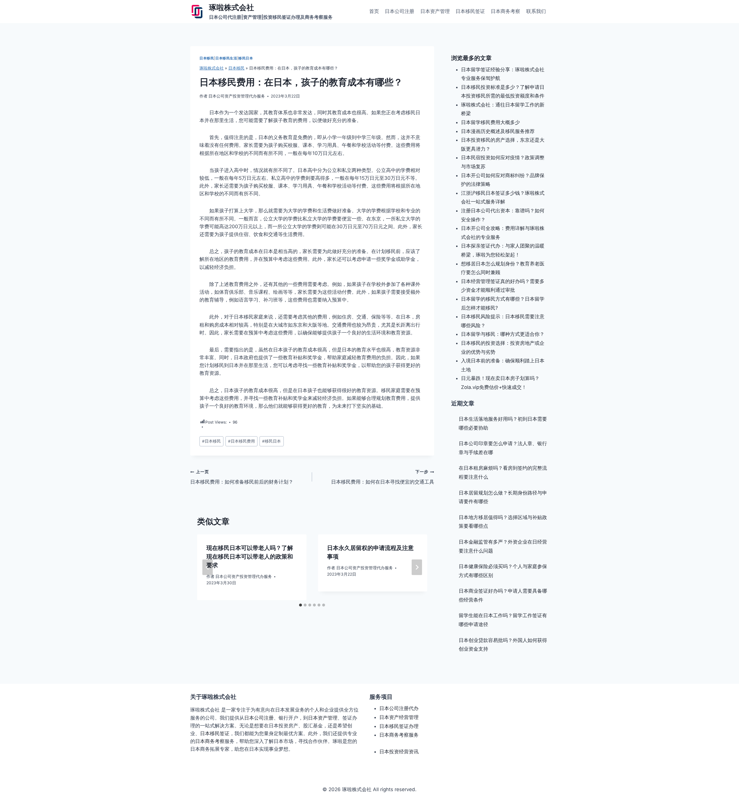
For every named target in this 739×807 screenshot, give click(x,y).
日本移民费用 (241, 441)
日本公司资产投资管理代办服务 (236, 96)
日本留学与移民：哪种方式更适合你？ (502, 334)
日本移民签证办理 (399, 726)
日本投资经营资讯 (399, 751)
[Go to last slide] (207, 567)
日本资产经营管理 (399, 717)
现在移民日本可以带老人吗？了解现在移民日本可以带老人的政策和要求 (249, 556)
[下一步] (417, 567)
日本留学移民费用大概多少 (490, 122)
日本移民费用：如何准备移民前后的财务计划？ (241, 477)
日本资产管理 (435, 11)
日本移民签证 (470, 11)
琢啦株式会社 (211, 67)
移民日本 (245, 58)
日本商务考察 (505, 11)
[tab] (300, 605)
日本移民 (206, 58)
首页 (374, 11)
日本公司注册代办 (399, 708)
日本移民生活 (226, 58)
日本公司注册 (399, 11)
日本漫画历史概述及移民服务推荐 (498, 131)
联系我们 (536, 11)
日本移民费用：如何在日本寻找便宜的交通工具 (382, 477)
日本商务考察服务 (399, 735)
